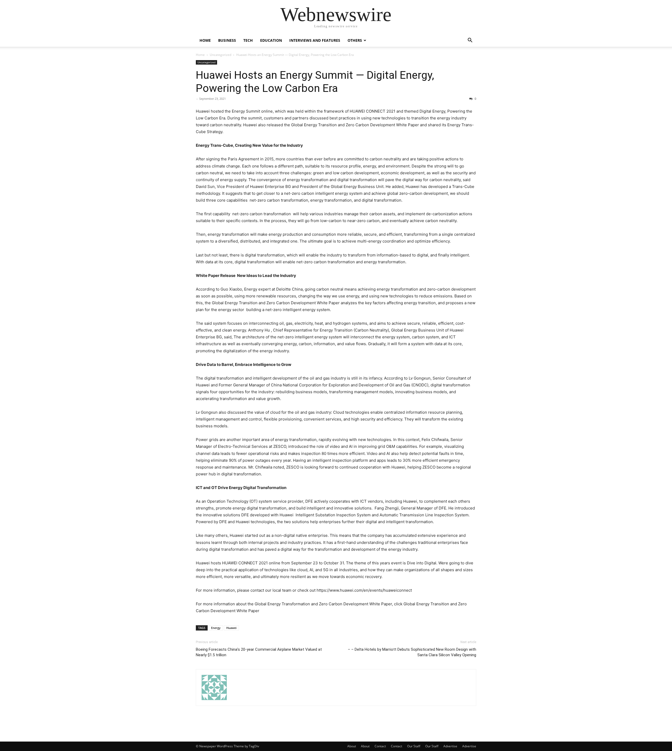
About (351, 746)
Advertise (450, 746)
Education (271, 40)
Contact (380, 746)
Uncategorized (220, 54)
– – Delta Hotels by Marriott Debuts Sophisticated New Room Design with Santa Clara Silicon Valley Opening (412, 652)
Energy (215, 628)
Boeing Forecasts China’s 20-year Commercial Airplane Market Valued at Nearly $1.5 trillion (259, 652)
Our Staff (413, 746)
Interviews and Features (314, 40)
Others (355, 40)
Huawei (231, 628)
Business (227, 40)
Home (205, 40)
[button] (470, 40)
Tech (248, 40)
